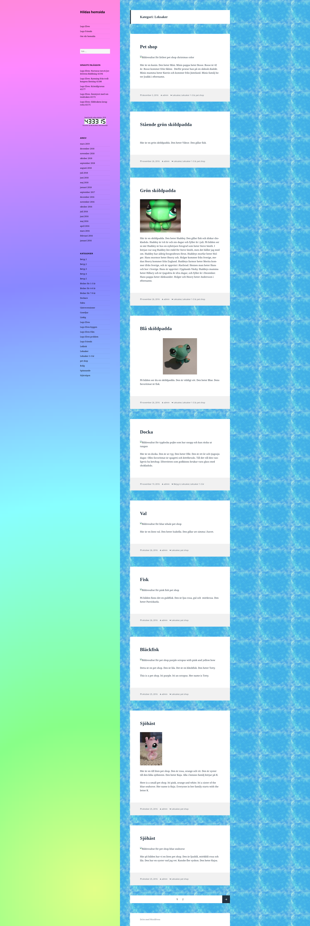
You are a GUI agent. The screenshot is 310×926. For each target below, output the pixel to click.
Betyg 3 (83, 269)
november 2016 (87, 202)
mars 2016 (85, 231)
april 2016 (84, 226)
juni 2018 (84, 177)
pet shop (84, 361)
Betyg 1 (83, 259)
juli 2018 (84, 173)
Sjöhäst (147, 723)
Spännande (85, 370)
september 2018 (87, 163)
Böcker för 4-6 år (88, 288)
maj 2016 (84, 221)
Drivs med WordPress (150, 919)
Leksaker (84, 351)
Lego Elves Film (87, 332)
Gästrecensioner (87, 307)
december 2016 (87, 197)
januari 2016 (86, 240)
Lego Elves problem (89, 336)
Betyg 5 (83, 278)
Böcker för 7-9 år (88, 293)
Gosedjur (84, 312)
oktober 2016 (86, 206)
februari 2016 (86, 235)
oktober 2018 (86, 158)
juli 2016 (84, 211)
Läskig (83, 317)
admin (165, 95)
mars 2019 (85, 143)
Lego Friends (86, 31)
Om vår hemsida (87, 36)
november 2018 (87, 153)
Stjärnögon (85, 375)
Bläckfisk (149, 649)
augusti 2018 (86, 168)
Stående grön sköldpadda (166, 124)
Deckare (84, 298)
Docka (146, 431)
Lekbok (83, 346)
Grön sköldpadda (158, 190)
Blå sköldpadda (156, 328)
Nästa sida (226, 899)
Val (143, 513)
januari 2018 (86, 187)
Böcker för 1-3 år (88, 283)
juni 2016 (84, 216)
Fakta (82, 303)
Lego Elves (85, 26)
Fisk (144, 579)
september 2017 (87, 192)
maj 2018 (84, 182)
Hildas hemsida (92, 12)
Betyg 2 (83, 264)
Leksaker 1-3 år (87, 356)
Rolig (82, 365)
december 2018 (87, 148)
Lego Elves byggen (88, 327)
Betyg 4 (83, 274)
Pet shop (148, 46)
